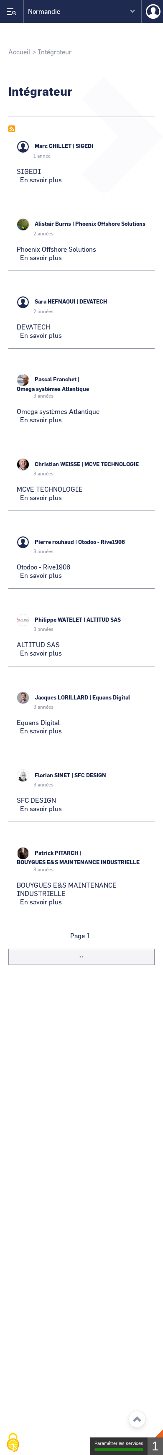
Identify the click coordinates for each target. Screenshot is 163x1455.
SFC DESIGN (90, 776)
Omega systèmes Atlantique (53, 389)
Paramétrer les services (118, 1443)
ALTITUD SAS (104, 620)
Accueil (19, 52)
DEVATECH (93, 302)
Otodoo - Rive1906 (101, 542)
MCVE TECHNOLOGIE (111, 464)
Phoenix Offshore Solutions (110, 224)
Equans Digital (111, 698)
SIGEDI (84, 146)
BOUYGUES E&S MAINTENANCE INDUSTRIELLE (78, 862)
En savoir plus (41, 180)
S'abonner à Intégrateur (11, 128)
